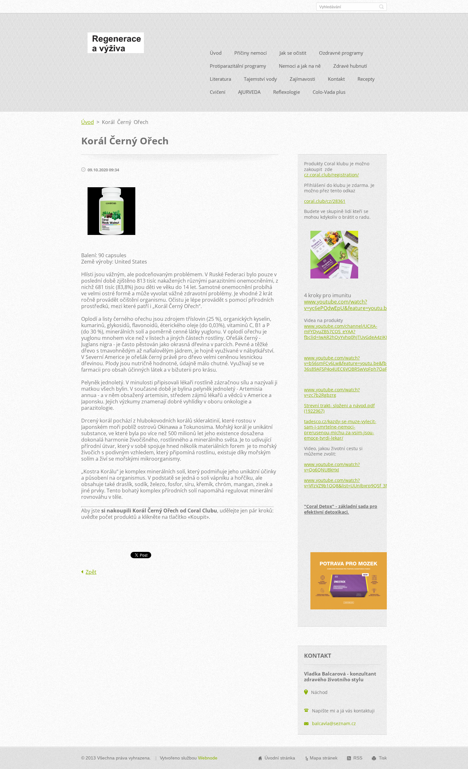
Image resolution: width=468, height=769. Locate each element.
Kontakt (336, 79)
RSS (357, 757)
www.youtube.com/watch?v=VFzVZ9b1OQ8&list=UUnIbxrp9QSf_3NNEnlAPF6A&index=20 (369, 483)
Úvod (216, 53)
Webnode (207, 757)
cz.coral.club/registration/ (331, 175)
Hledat (381, 6)
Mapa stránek (323, 757)
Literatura (220, 79)
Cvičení (217, 92)
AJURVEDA (249, 92)
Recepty (366, 79)
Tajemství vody (260, 79)
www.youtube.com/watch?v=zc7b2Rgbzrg (332, 392)
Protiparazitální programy (238, 66)
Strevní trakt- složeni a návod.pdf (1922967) (339, 408)
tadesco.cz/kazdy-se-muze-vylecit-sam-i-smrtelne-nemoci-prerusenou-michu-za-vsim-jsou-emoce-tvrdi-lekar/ (340, 429)
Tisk (383, 757)
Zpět (91, 571)
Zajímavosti (302, 79)
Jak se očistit (293, 53)
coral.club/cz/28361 (324, 201)
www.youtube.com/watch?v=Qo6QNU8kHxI (332, 467)
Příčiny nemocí (250, 53)
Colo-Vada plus (329, 92)
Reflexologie (286, 92)
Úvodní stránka (280, 757)
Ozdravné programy (341, 53)
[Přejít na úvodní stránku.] (115, 44)
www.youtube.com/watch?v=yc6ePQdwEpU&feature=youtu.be (347, 305)
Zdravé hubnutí (350, 66)
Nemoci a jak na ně (300, 66)
